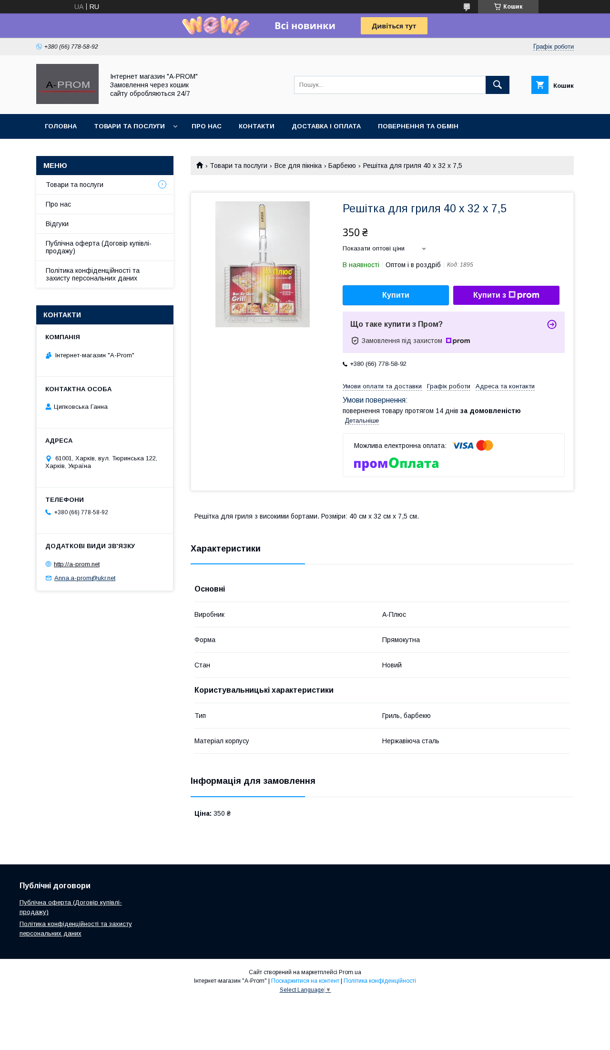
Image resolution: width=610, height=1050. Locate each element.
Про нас (58, 204)
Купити (395, 295)
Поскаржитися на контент (305, 980)
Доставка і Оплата (326, 126)
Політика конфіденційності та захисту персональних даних (93, 274)
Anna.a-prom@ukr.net (84, 578)
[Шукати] (497, 85)
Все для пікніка (298, 165)
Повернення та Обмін (418, 126)
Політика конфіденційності (380, 980)
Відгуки (57, 224)
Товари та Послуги (129, 126)
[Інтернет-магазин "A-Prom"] (67, 101)
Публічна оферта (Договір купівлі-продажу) (99, 247)
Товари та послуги (238, 165)
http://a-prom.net (77, 564)
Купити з (489, 295)
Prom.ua (350, 972)
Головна (61, 126)
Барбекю (342, 165)
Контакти (256, 126)
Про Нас (207, 126)
